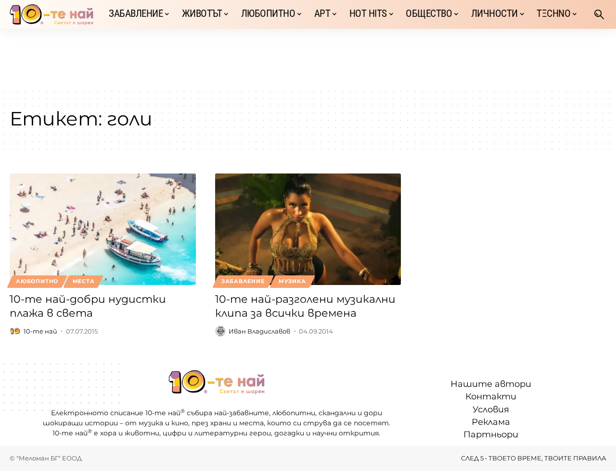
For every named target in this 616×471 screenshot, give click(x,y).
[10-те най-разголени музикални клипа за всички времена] (308, 229)
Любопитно (37, 281)
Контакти (490, 396)
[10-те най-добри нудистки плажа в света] (103, 229)
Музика (292, 281)
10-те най (40, 331)
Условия (491, 409)
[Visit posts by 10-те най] (15, 331)
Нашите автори (490, 384)
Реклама (491, 422)
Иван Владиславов (259, 331)
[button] (599, 14)
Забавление (243, 281)
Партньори (490, 434)
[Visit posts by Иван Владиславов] (220, 331)
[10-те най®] (51, 14)
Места (84, 281)
